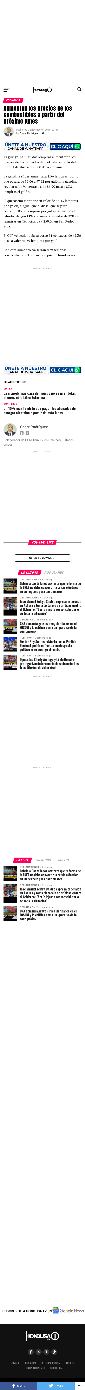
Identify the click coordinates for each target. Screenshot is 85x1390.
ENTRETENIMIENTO (35, 1368)
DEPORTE (69, 1363)
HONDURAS (31, 1363)
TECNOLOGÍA (56, 1368)
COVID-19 (15, 1363)
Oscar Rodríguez (30, 133)
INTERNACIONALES (50, 1363)
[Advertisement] (42, 42)
